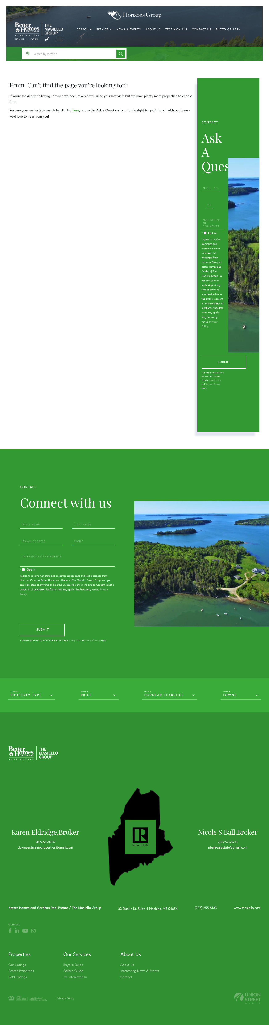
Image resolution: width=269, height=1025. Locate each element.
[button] (120, 54)
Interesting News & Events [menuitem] (139, 971)
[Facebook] (10, 931)
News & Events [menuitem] (128, 29)
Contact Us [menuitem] (201, 29)
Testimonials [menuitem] (176, 29)
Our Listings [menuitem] (17, 964)
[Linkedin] (17, 931)
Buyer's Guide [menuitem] (73, 964)
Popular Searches (164, 695)
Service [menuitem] (102, 29)
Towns (230, 695)
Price (86, 695)
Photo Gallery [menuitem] (228, 29)
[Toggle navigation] (60, 39)
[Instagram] (33, 931)
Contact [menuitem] (126, 977)
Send (224, 362)
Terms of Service (212, 384)
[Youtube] (25, 931)
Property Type (26, 695)
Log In (33, 39)
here (75, 110)
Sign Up (19, 39)
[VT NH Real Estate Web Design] (247, 998)
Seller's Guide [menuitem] (73, 971)
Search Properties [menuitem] (21, 971)
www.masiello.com (247, 908)
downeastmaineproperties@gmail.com (45, 847)
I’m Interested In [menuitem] (75, 977)
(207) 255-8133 (206, 908)
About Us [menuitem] (153, 29)
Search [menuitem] (83, 29)
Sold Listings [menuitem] (17, 977)
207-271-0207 (45, 842)
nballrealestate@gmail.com (227, 847)
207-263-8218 (228, 842)
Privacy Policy (214, 380)
